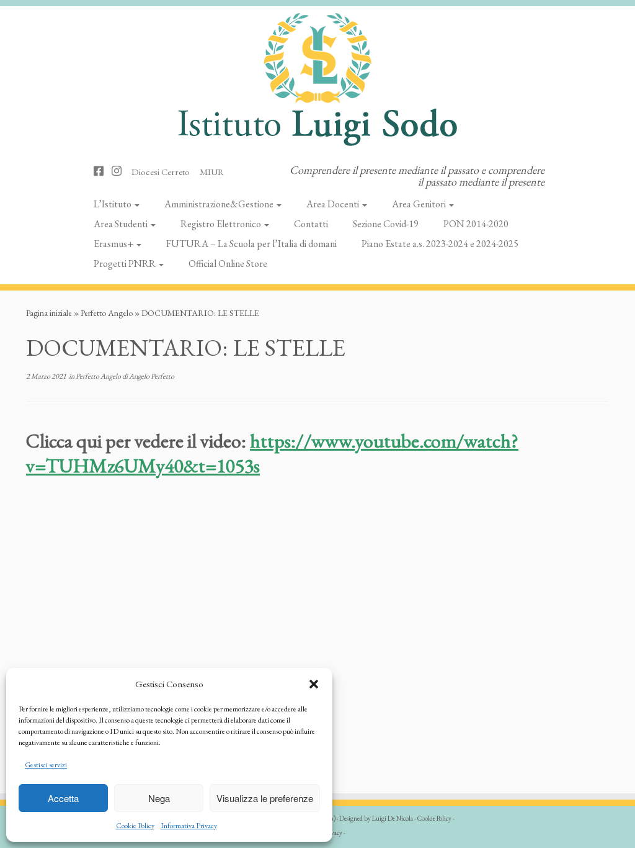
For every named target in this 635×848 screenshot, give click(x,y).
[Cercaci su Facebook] (103, 171)
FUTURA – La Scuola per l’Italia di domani (251, 243)
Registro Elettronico (221, 223)
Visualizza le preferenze (264, 798)
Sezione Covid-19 (386, 223)
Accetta (63, 798)
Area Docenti (333, 203)
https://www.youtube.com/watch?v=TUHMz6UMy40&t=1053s (272, 453)
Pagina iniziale (49, 312)
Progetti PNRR (126, 263)
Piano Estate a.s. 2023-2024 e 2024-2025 (440, 243)
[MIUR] (216, 171)
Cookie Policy (135, 826)
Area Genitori (420, 203)
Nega (159, 798)
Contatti (311, 223)
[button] (314, 684)
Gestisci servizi (46, 765)
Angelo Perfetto (151, 376)
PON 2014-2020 (475, 223)
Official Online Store (228, 263)
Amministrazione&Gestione (219, 203)
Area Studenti (121, 223)
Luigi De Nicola (392, 818)
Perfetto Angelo (107, 312)
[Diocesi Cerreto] (164, 171)
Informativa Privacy (189, 826)
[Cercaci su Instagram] (121, 171)
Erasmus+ (114, 243)
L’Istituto (113, 203)
